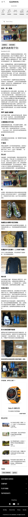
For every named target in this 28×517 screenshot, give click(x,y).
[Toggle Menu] (1, 1)
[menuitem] (4, 2)
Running (9, 14)
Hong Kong (14, 500)
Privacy (18, 509)
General (4, 45)
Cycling (15, 14)
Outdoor (12, 45)
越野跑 (15, 473)
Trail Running (6, 473)
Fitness (3, 14)
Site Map (5, 509)
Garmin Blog (14, 5)
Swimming (22, 14)
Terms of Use (12, 509)
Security (24, 509)
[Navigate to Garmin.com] (14, 2)
